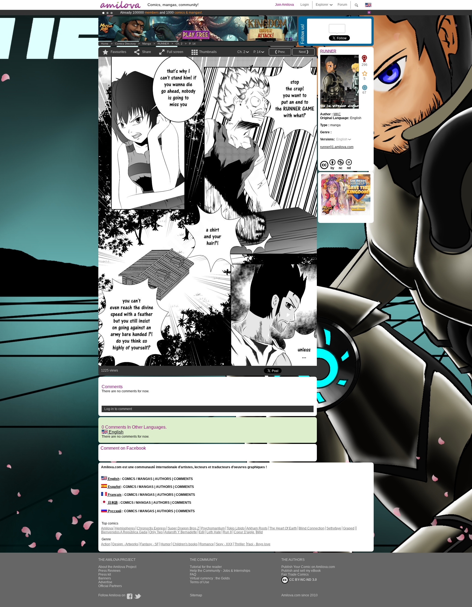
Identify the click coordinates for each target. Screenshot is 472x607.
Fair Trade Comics (295, 574)
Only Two (156, 532)
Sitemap (196, 595)
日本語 (112, 503)
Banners (104, 578)
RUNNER (163, 43)
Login (304, 5)
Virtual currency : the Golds (210, 578)
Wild (259, 532)
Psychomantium (213, 528)
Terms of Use (199, 582)
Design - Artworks (125, 544)
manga (146, 43)
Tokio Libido (236, 528)
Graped (348, 528)
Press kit (104, 574)
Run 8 (227, 532)
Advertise (105, 582)
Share (146, 52)
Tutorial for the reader (206, 567)
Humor (166, 544)
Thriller (240, 544)
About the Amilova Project (117, 567)
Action (105, 544)
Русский (114, 511)
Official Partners (110, 586)
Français (114, 495)
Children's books (185, 544)
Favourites (118, 52)
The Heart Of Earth (283, 528)
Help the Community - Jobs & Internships (220, 571)
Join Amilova (284, 5)
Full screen (175, 52)
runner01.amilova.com (336, 147)
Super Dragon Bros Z (183, 528)
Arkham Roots (256, 528)
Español (113, 487)
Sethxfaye (333, 528)
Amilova (107, 528)
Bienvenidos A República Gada (124, 532)
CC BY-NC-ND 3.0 (302, 580)
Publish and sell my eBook (301, 571)
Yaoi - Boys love (258, 544)
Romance (206, 544)
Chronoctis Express (151, 528)
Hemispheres (125, 528)
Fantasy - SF (149, 544)
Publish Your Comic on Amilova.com (308, 567)
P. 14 (192, 43)
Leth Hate (213, 532)
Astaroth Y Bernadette (180, 532)
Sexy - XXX (224, 544)
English (115, 432)
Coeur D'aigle (244, 532)
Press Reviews (109, 571)
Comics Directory (125, 43)
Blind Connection (311, 528)
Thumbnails (208, 52)
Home (104, 43)
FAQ (193, 574)
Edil (202, 532)
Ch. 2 (179, 43)
